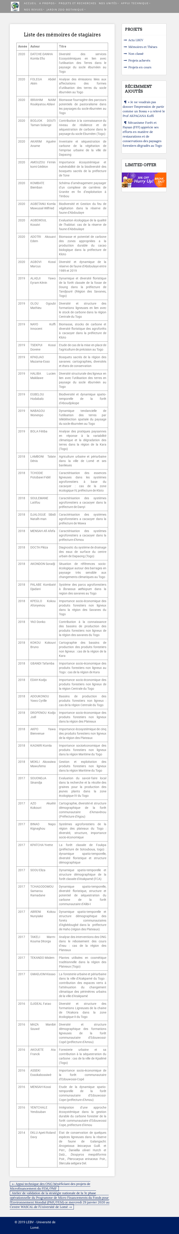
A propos (47, 3)
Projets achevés (139, 60)
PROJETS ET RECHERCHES (77, 3)
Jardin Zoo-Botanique (65, 9)
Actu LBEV (135, 40)
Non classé (136, 54)
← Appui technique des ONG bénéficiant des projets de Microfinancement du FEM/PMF (50, 1186)
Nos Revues (33, 9)
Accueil (30, 3)
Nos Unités (108, 3)
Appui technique (135, 3)
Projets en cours (139, 67)
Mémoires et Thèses (142, 47)
